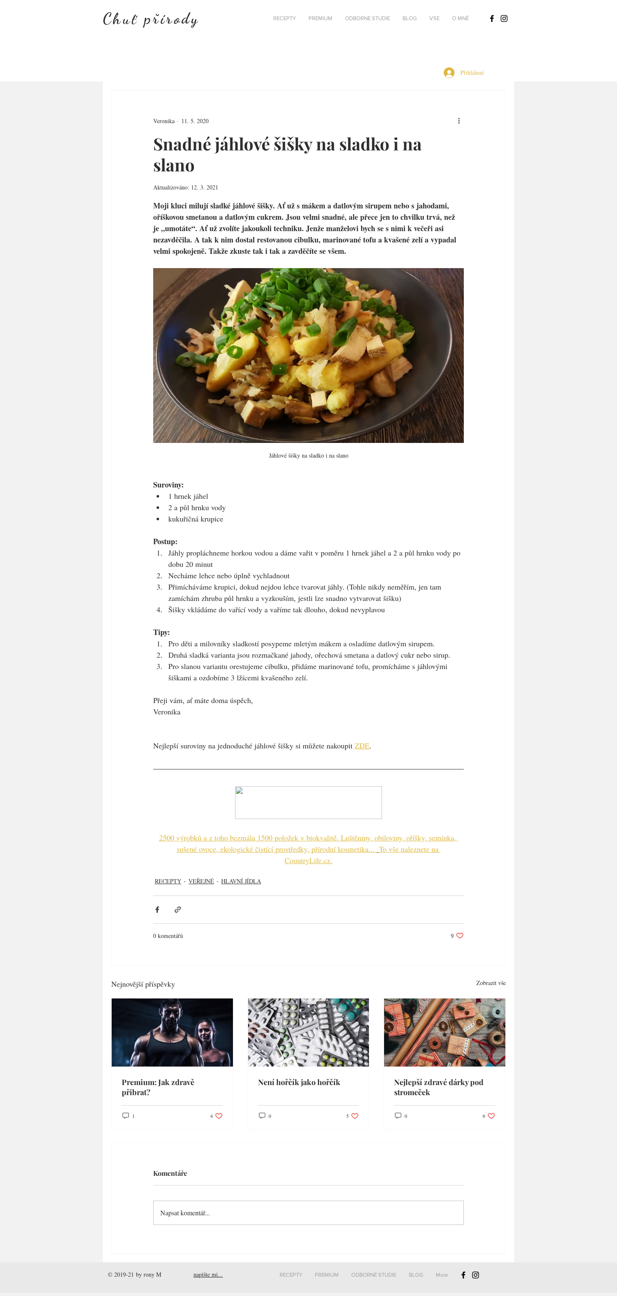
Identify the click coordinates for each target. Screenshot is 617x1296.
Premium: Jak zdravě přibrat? (158, 1087)
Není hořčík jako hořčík (299, 1082)
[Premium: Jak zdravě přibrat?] (172, 1032)
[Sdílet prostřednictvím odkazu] (178, 910)
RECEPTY (168, 881)
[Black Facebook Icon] (492, 18)
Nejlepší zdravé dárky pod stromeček (439, 1087)
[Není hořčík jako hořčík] (308, 1032)
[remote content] (308, 803)
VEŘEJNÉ (201, 881)
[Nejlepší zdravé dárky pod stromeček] (444, 1032)
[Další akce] (459, 121)
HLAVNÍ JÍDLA (241, 881)
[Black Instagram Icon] (504, 18)
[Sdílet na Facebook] (157, 910)
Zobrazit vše (491, 983)
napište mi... (208, 1274)
